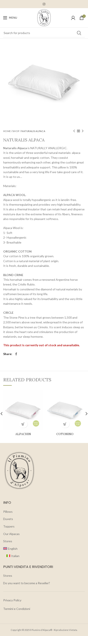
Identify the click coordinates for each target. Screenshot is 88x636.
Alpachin (23, 434)
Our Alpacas (11, 534)
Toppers (9, 526)
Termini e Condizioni (16, 609)
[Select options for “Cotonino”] (65, 424)
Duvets (8, 519)
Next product (83, 131)
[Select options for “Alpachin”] (23, 424)
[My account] (73, 17)
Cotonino (64, 434)
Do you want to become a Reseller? (26, 583)
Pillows (8, 511)
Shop (16, 131)
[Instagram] (44, 4)
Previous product (74, 131)
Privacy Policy (12, 600)
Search (79, 32)
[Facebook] (16, 354)
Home (7, 131)
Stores (7, 541)
